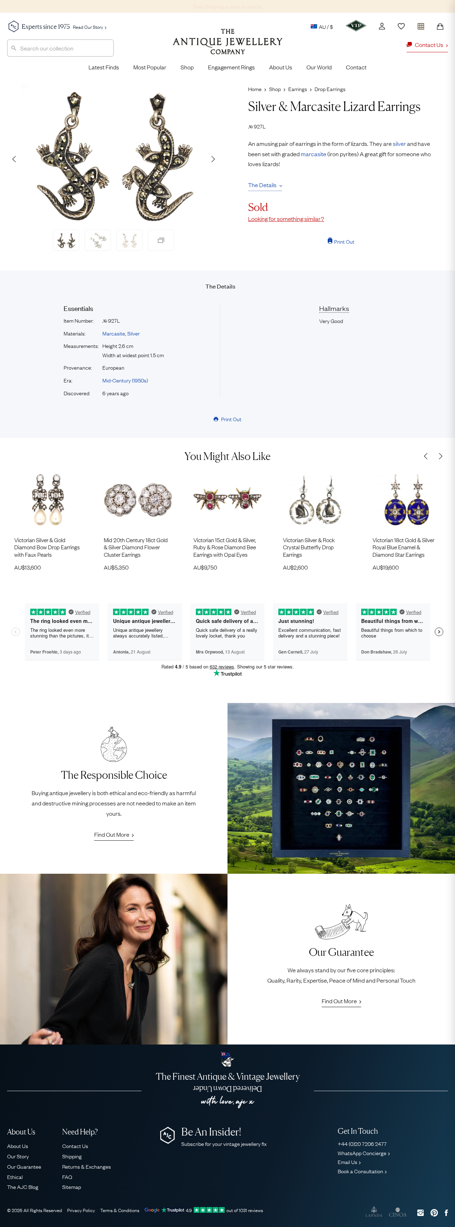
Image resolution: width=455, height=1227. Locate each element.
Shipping (72, 1156)
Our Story (18, 1156)
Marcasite (113, 333)
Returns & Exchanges (86, 1166)
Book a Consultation (360, 1171)
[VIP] (356, 25)
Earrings (297, 88)
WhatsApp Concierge (362, 1153)
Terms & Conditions (119, 1209)
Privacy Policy (81, 1209)
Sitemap (71, 1186)
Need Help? (80, 1131)
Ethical (15, 1176)
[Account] (382, 26)
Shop (187, 67)
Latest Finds (104, 67)
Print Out (344, 241)
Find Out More (111, 834)
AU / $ (326, 26)
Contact (356, 67)
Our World (319, 67)
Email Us (347, 1161)
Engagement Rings (231, 67)
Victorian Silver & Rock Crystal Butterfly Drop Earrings (309, 547)
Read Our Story (88, 26)
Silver (133, 333)
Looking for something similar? (286, 218)
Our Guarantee (24, 1166)
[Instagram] (420, 1212)
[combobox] (60, 48)
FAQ (67, 1176)
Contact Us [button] (429, 44)
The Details (262, 185)
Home (255, 88)
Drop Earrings (330, 88)
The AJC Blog (22, 1186)
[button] (212, 159)
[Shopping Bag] (440, 26)
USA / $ (276, 60)
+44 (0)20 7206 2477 (362, 1143)
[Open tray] (421, 25)
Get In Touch (358, 1131)
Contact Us (75, 1145)
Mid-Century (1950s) (125, 380)
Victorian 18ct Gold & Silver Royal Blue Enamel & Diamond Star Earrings (403, 547)
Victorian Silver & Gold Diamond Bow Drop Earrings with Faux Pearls (47, 547)
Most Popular (149, 67)
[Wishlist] (401, 26)
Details (220, 286)
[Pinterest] (434, 1212)
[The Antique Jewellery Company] (228, 46)
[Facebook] (446, 1212)
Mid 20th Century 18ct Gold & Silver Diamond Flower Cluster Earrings (136, 547)
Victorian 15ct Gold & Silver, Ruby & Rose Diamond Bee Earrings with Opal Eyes (224, 547)
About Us (280, 67)
